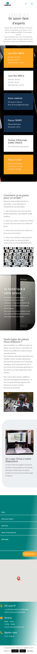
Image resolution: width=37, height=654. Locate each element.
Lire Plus (30, 651)
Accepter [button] (15, 651)
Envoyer (30, 554)
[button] (19, 578)
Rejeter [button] (23, 651)
